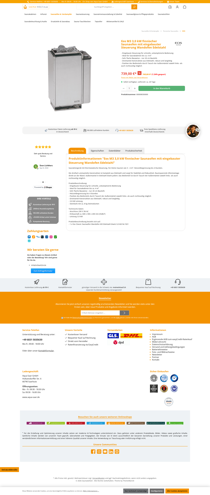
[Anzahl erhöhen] (134, 88)
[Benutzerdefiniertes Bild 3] (174, 378)
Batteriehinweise (159, 349)
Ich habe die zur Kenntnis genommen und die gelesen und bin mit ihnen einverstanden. (106, 318)
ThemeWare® (128, 481)
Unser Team (174, 1)
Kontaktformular (65, 287)
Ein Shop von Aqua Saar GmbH (95, 1)
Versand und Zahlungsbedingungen (168, 347)
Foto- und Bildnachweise (163, 352)
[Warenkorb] (185, 6)
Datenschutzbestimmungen (82, 318)
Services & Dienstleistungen (151, 1)
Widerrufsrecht (159, 341)
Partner (155, 357)
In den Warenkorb (161, 88)
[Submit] (124, 313)
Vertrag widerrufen (9, 469)
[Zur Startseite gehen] (35, 7)
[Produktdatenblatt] (71, 76)
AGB (117, 318)
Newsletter (157, 354)
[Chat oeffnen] (193, 131)
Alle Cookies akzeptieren (177, 491)
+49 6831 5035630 (178, 287)
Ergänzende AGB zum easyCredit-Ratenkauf (172, 339)
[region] (70, 76)
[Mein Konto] (177, 6)
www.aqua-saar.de (31, 397)
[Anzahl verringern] (123, 88)
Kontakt (155, 359)
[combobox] (103, 6)
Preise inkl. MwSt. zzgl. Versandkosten (134, 77)
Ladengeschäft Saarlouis (124, 1)
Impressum (157, 334)
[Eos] (178, 45)
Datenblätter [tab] (115, 150)
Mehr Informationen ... (91, 491)
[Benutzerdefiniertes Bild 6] (174, 388)
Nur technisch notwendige (136, 491)
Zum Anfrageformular (43, 271)
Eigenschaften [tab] (97, 150)
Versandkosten (98, 478)
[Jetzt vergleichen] (170, 6)
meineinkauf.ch (119, 287)
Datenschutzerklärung (162, 344)
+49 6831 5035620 (126, 130)
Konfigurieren (157, 491)
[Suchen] (134, 6)
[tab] (77, 151)
